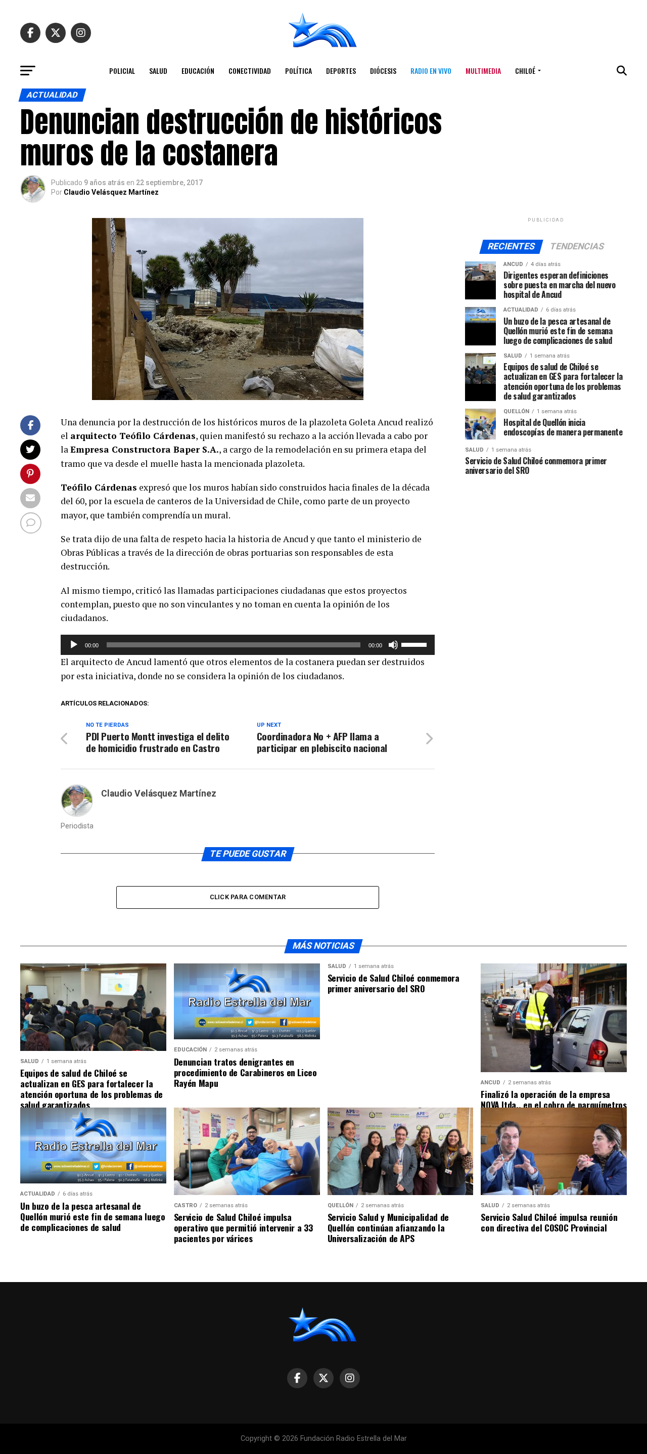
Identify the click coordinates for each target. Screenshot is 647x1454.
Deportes (341, 70)
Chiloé (525, 70)
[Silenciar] (393, 645)
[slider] (415, 644)
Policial (122, 70)
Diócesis (383, 70)
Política (298, 70)
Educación (197, 70)
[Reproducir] (74, 645)
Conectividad (249, 70)
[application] (248, 645)
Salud (158, 70)
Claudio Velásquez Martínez (111, 192)
